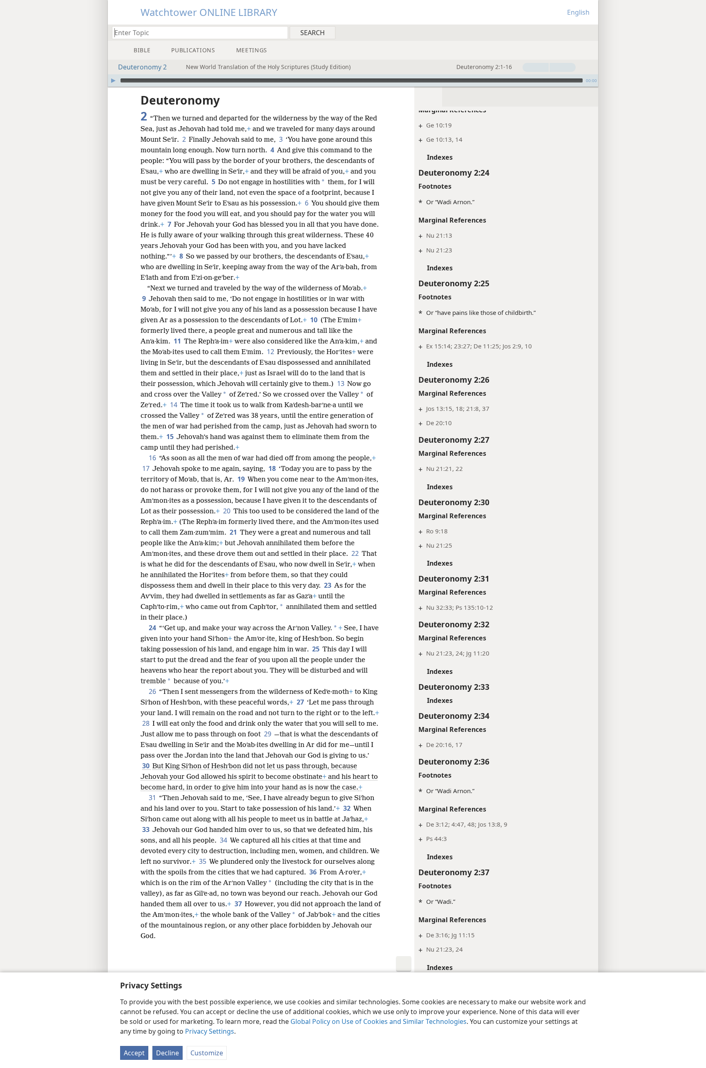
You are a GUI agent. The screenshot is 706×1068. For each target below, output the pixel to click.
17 (146, 468)
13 (341, 383)
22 (355, 553)
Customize (206, 1052)
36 (313, 871)
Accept (134, 1052)
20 (227, 510)
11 (178, 341)
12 (271, 351)
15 (170, 436)
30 (146, 765)
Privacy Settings (209, 1031)
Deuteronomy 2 (142, 66)
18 (272, 468)
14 (174, 404)
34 (224, 840)
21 (234, 532)
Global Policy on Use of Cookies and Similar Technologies (378, 1021)
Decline (167, 1052)
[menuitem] (589, 32)
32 (347, 808)
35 (203, 861)
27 (301, 702)
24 (153, 627)
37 (239, 903)
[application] (353, 80)
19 (241, 479)
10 (314, 319)
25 (316, 648)
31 (153, 797)
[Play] (113, 80)
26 (153, 691)
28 (146, 723)
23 (328, 585)
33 (146, 829)
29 (268, 733)
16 (153, 457)
